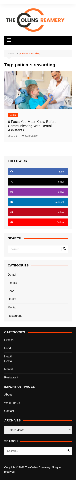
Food (11, 291)
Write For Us (12, 402)
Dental (13, 115)
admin (14, 136)
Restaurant (15, 315)
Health (12, 299)
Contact (9, 410)
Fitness (12, 282)
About (8, 394)
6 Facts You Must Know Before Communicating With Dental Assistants (32, 126)
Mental (12, 307)
